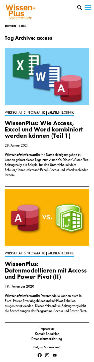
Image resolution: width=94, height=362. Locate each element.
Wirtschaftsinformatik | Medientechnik (39, 112)
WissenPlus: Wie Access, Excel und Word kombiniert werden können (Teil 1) (44, 129)
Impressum (47, 328)
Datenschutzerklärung (47, 338)
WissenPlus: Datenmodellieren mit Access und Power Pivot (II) (46, 270)
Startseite (10, 25)
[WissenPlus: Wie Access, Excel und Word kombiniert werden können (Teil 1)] (47, 79)
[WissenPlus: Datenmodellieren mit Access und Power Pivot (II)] (47, 220)
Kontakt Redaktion (47, 333)
